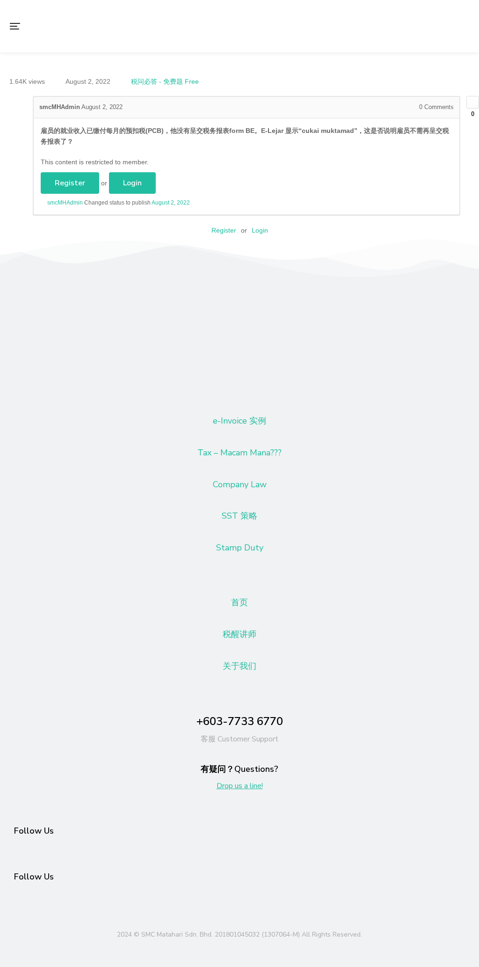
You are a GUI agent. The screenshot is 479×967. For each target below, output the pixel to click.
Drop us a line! (240, 786)
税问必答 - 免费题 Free (165, 81)
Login (132, 183)
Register (70, 183)
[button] (15, 26)
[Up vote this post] (472, 102)
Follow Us (34, 830)
